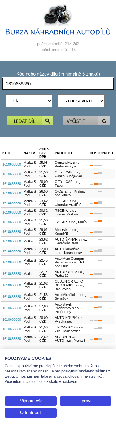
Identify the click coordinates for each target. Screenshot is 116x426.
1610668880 (11, 164)
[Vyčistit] (86, 121)
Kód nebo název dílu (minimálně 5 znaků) (58, 74)
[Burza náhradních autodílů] (58, 33)
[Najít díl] (30, 121)
